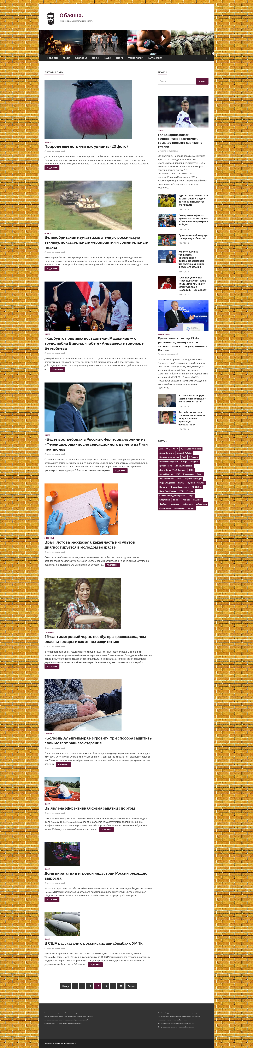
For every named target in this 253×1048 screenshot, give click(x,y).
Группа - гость (165, 466)
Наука (107, 58)
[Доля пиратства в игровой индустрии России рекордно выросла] (98, 855)
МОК (179, 478)
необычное (187, 504)
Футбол (162, 504)
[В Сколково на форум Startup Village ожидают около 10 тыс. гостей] (167, 405)
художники (179, 508)
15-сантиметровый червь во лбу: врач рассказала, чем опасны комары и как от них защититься (95, 639)
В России (193, 457)
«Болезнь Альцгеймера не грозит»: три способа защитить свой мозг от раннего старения (98, 740)
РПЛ (181, 491)
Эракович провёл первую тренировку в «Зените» (193, 237)
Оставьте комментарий (55, 151)
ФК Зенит (197, 500)
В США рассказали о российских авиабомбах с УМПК (94, 943)
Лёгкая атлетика (166, 478)
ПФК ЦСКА (196, 487)
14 (105, 986)
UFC (168, 449)
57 (121, 986)
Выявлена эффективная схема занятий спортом (90, 808)
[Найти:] (183, 81)
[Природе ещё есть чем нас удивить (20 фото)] (98, 110)
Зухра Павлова (166, 474)
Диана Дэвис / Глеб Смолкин (172, 470)
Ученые (186, 500)
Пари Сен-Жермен (167, 491)
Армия (66, 58)
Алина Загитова (166, 453)
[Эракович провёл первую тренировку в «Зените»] (167, 245)
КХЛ (178, 474)
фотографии (165, 508)
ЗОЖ (191, 470)
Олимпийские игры (179, 487)
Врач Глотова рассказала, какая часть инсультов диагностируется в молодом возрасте (90, 544)
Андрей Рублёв (184, 453)
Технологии (135, 58)
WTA (175, 449)
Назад (65, 986)
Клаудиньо (188, 474)
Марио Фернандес (193, 478)
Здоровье (81, 58)
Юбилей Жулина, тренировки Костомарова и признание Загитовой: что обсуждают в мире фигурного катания (191, 259)
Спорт (119, 58)
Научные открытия (196, 483)
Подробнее (52, 168)
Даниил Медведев (184, 466)
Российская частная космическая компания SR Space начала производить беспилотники (191, 418)
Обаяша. (71, 15)
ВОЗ (184, 457)
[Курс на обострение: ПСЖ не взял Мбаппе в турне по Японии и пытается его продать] (167, 205)
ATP (161, 449)
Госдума (194, 461)
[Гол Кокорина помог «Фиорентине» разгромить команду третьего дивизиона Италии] (183, 128)
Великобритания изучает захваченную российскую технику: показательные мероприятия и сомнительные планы (96, 242)
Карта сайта (155, 58)
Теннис (176, 500)
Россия (190, 491)
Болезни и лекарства (169, 457)
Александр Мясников (191, 449)
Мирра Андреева (167, 483)
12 (89, 986)
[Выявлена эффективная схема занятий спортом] (98, 790)
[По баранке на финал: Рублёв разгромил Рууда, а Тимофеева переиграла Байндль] (167, 225)
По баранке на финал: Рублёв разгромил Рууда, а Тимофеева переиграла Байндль (193, 220)
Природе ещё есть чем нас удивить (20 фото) (86, 146)
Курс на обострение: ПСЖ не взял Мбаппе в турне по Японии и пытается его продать (193, 200)
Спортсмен (164, 500)
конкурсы (174, 504)
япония (191, 508)
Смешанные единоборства (172, 495)
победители (201, 504)
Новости (52, 58)
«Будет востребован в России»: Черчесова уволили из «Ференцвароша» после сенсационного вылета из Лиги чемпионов (96, 444)
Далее (131, 986)
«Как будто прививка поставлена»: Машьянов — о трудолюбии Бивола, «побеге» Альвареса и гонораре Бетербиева (94, 343)
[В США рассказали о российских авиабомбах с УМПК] (98, 925)
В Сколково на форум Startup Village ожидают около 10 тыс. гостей (192, 398)
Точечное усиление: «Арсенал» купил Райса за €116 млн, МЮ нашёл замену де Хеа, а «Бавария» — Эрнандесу (192, 283)
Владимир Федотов (168, 461)
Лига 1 (199, 474)
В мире (184, 461)
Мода (95, 58)
